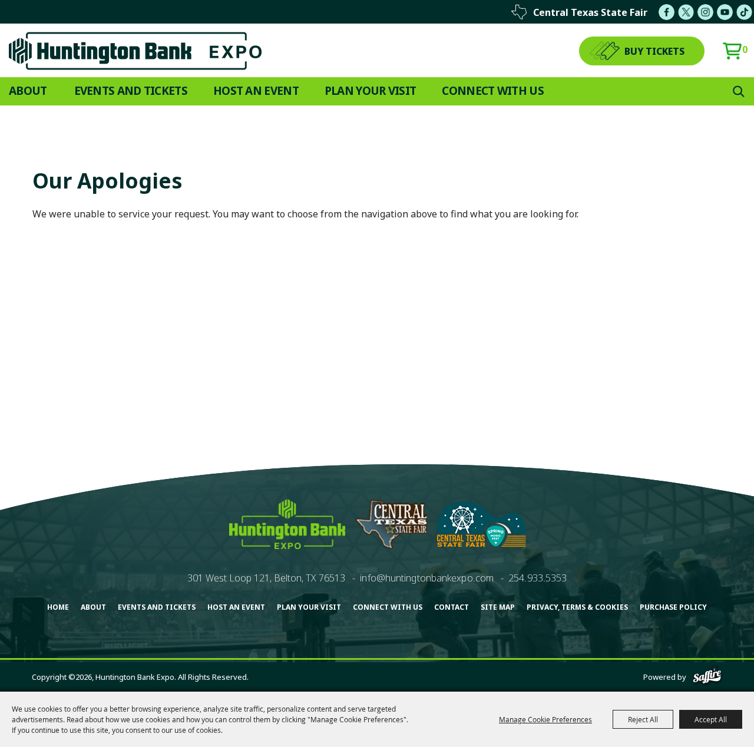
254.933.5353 (537, 577)
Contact (451, 607)
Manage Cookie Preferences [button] (545, 719)
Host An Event (256, 90)
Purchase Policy (673, 607)
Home (58, 607)
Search (739, 91)
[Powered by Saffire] (707, 677)
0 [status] (745, 49)
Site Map (498, 607)
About (28, 90)
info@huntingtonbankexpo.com (427, 577)
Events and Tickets (130, 90)
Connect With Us (493, 90)
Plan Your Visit (370, 90)
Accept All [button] (711, 719)
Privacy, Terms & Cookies (577, 607)
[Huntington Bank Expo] (135, 51)
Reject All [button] (643, 719)
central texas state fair (590, 12)
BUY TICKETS (654, 51)
